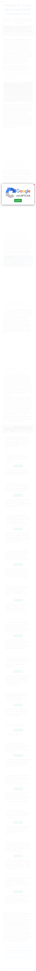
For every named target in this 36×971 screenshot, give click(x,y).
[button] (18, 485)
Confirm (18, 200)
